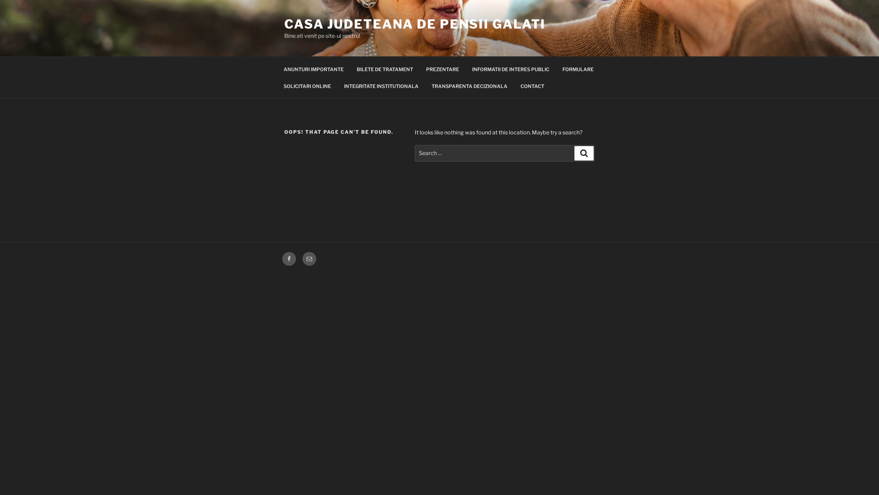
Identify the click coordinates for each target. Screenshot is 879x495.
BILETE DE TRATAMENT (385, 69)
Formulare (578, 69)
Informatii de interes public (510, 69)
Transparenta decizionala (469, 86)
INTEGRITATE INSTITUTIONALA (381, 86)
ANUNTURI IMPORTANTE (314, 69)
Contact (532, 86)
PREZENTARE (442, 69)
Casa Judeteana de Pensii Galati (415, 24)
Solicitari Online (307, 86)
